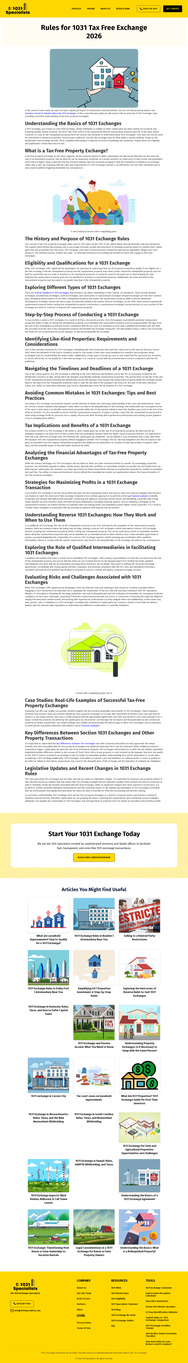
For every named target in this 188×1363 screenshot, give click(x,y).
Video (80, 1309)
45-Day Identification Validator (162, 1312)
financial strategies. (90, 725)
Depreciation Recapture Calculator (158, 1294)
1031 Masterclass (120, 1293)
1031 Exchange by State (123, 1315)
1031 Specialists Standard (124, 1304)
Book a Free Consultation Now (94, 857)
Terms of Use (84, 1328)
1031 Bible (116, 1288)
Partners (81, 1304)
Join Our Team (84, 1293)
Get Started (172, 8)
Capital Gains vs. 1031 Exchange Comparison (157, 1318)
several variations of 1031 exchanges (52, 293)
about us (105, 8)
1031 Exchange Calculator (159, 1288)
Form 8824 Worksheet (157, 1301)
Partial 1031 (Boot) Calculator (161, 1307)
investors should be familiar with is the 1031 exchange (50, 113)
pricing (91, 8)
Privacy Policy (84, 1323)
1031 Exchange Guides (122, 1320)
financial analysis (139, 496)
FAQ (113, 1326)
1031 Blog (116, 1309)
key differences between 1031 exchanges (75, 743)
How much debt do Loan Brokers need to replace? (159, 1342)
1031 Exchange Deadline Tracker (158, 1326)
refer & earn (123, 8)
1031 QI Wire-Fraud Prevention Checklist (161, 1334)
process (76, 8)
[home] (18, 9)
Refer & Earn (83, 1298)
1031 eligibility (118, 1298)
